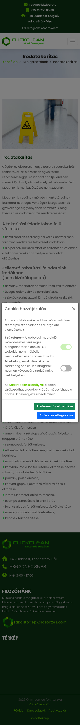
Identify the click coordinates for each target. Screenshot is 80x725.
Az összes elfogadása (56, 415)
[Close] (74, 309)
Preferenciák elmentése (55, 406)
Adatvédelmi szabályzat (26, 385)
